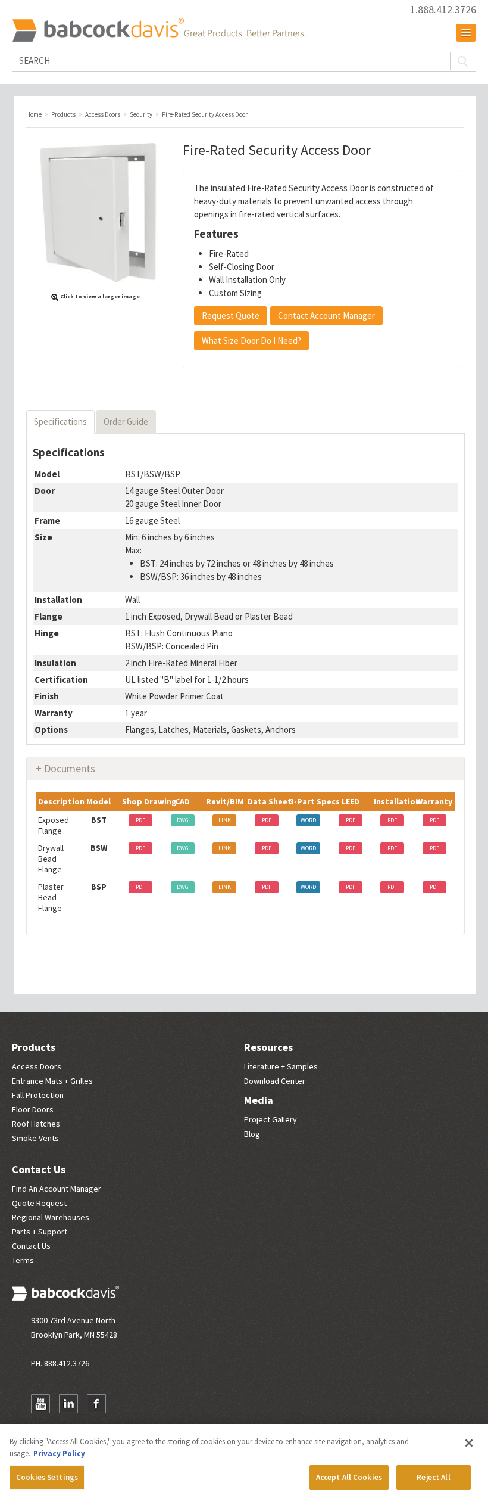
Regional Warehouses (50, 1217)
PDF (140, 820)
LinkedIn (68, 1403)
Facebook (96, 1403)
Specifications (60, 421)
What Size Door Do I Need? (251, 340)
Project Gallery (270, 1119)
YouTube (40, 1403)
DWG (183, 820)
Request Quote (230, 315)
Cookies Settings (47, 1477)
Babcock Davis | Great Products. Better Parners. (159, 30)
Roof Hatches (36, 1123)
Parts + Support (39, 1231)
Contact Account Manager (326, 315)
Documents (69, 768)
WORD (308, 820)
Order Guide (126, 421)
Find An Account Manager (56, 1188)
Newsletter (124, 1403)
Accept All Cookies (349, 1477)
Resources (268, 1047)
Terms (23, 1260)
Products (33, 1047)
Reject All (433, 1477)
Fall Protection (38, 1095)
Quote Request (39, 1203)
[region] (244, 1463)
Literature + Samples (281, 1066)
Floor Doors (33, 1109)
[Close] (469, 1443)
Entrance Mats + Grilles (52, 1080)
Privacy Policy (59, 1453)
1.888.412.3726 (443, 9)
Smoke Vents (35, 1138)
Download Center (274, 1080)
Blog (252, 1133)
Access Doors (36, 1066)
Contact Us (38, 1169)
